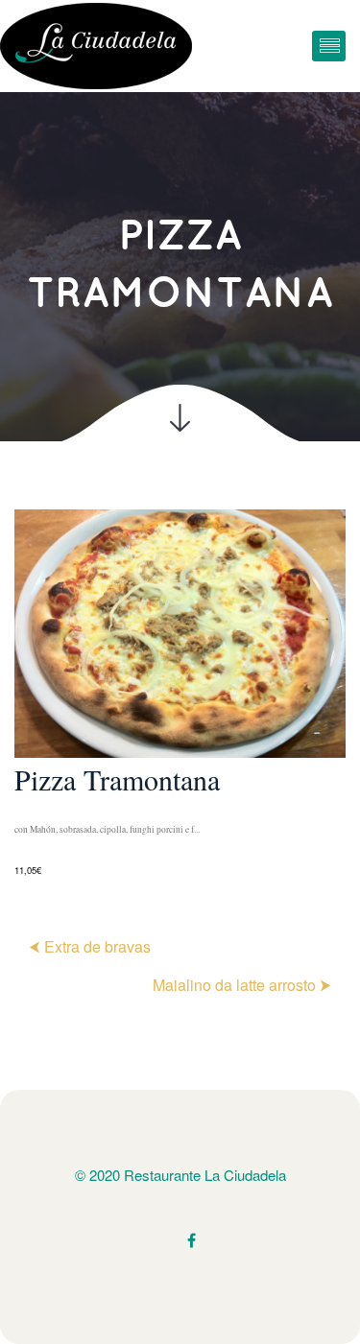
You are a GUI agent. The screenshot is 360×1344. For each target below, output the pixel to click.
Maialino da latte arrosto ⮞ (242, 985)
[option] (180, 694)
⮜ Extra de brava (90, 946)
